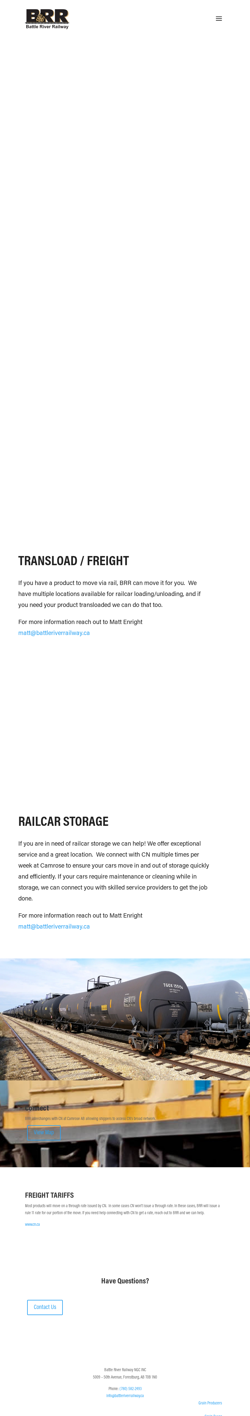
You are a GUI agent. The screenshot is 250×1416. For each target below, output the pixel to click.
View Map (44, 1133)
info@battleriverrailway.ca (125, 1396)
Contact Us (45, 1307)
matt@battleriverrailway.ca (54, 633)
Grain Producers (210, 1403)
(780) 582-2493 (131, 1389)
